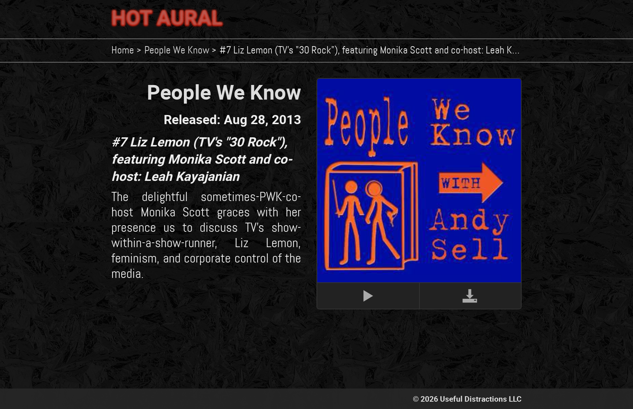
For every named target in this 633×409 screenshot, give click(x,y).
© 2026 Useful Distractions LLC (467, 399)
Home (122, 50)
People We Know (176, 50)
